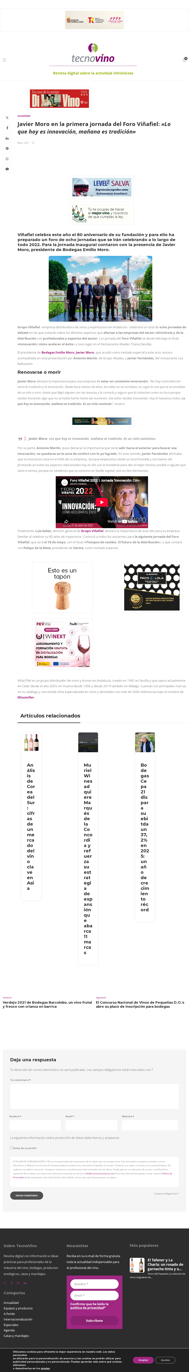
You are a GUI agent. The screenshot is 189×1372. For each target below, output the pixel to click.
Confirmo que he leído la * (89, 1306)
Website (128, 1116)
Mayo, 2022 (23, 142)
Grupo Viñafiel (92, 531)
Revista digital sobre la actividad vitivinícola (93, 73)
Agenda (9, 1330)
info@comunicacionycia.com (99, 1173)
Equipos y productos (18, 1308)
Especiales (11, 1325)
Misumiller (26, 697)
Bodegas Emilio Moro (57, 352)
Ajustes (165, 1360)
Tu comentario (20, 1080)
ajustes (45, 1368)
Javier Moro (85, 352)
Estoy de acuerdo (25, 1148)
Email (70, 1116)
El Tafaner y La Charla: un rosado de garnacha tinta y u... (165, 1264)
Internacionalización (18, 1319)
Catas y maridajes (16, 1336)
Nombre (15, 1116)
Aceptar (143, 1360)
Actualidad (24, 116)
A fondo (9, 1314)
